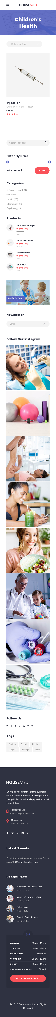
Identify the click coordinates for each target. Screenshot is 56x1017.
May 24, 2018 (23, 921)
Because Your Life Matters (29, 897)
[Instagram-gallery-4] (28, 504)
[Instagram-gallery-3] (28, 458)
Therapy (25, 749)
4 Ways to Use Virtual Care (29, 886)
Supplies (13, 749)
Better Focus (22, 907)
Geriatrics (11, 194)
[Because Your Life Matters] (10, 898)
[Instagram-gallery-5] (28, 550)
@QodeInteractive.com (26, 862)
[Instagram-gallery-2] (28, 413)
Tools (37, 749)
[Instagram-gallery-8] (28, 687)
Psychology (12, 208)
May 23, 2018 (23, 890)
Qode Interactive (27, 1004)
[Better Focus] (10, 908)
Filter (42, 170)
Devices (12, 744)
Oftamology (12, 204)
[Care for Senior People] (10, 919)
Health (29, 106)
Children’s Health (15, 106)
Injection (13, 103)
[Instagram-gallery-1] (28, 367)
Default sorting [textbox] (18, 44)
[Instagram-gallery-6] (28, 596)
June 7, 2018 (22, 910)
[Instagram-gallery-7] (28, 641)
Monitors (36, 744)
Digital (24, 744)
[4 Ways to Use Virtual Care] (10, 888)
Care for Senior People (27, 917)
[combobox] (24, 44)
